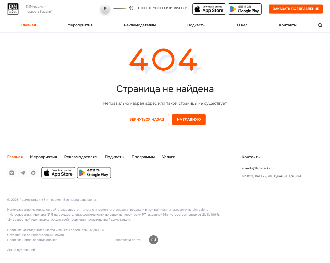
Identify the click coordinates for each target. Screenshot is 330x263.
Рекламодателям (81, 157)
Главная (15, 157)
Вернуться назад (146, 119)
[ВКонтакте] (11, 172)
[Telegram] (22, 172)
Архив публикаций (21, 250)
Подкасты (114, 157)
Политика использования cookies (32, 240)
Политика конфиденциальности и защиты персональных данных (55, 230)
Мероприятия (43, 157)
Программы (143, 157)
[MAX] (33, 172)
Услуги (168, 157)
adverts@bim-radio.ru (257, 168)
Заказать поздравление (296, 9)
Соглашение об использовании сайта (35, 235)
